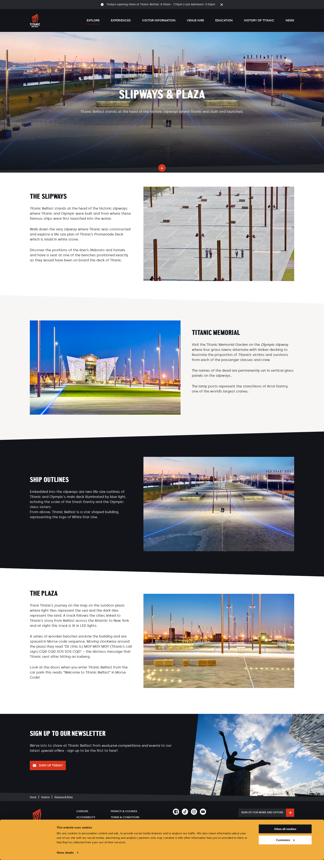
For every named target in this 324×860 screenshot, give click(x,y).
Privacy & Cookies (124, 811)
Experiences (121, 20)
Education (224, 20)
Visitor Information (159, 20)
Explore (93, 20)
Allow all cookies (285, 829)
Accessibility (85, 817)
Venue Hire (195, 20)
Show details (65, 852)
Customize (283, 840)
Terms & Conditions (125, 817)
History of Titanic (259, 20)
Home (33, 797)
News (290, 20)
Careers (82, 811)
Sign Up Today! (51, 765)
